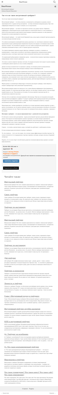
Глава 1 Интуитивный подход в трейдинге (21, 296)
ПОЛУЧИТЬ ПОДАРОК (11, 161)
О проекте (25, 388)
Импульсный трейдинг (13, 182)
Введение (52, 393)
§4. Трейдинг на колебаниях (16, 334)
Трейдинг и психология (14, 270)
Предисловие (6, 393)
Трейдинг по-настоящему (15, 207)
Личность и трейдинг (13, 283)
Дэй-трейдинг (10, 258)
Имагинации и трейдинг (14, 359)
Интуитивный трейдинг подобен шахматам (22, 309)
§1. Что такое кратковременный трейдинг (21, 347)
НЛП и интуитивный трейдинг (17, 321)
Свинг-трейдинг (11, 194)
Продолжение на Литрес (11, 168)
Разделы (31, 388)
